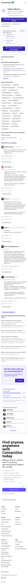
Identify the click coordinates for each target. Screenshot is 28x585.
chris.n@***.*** (8, 216)
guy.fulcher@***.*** (9, 188)
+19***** (8, 42)
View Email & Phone (6, 161)
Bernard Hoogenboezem (11, 246)
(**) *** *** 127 (8, 190)
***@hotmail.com (10, 36)
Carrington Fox (22, 74)
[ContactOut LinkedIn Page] (2, 578)
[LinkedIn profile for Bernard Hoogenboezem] (20, 246)
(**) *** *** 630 (8, 303)
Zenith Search (19, 64)
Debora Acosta (10, 417)
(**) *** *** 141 (8, 158)
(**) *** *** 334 (8, 269)
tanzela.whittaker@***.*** (10, 301)
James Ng (8, 425)
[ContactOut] (8, 2)
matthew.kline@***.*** (9, 156)
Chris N (7, 199)
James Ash (9, 421)
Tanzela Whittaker (10, 277)
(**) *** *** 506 (8, 238)
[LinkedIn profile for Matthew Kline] (14, 146)
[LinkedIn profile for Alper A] (10, 227)
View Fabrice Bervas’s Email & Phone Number (14, 48)
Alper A (7, 227)
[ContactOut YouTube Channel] (5, 578)
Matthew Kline (9, 147)
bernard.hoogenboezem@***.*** (12, 266)
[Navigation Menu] (25, 2)
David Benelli (9, 413)
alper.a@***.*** (8, 235)
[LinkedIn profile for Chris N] (10, 198)
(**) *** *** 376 (8, 219)
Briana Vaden (9, 409)
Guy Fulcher (8, 167)
